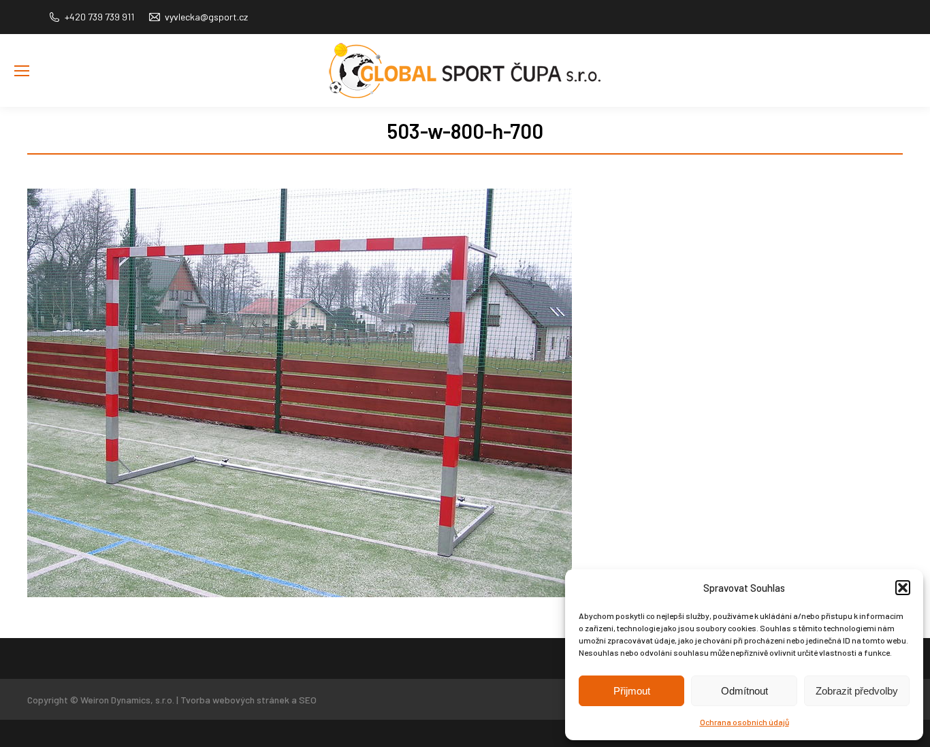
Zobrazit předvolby (857, 691)
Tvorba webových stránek (234, 699)
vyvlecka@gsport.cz (206, 16)
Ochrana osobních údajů (744, 722)
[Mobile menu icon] (22, 71)
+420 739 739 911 (99, 16)
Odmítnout (744, 691)
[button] (903, 587)
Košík (905, 91)
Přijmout (631, 691)
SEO (308, 699)
